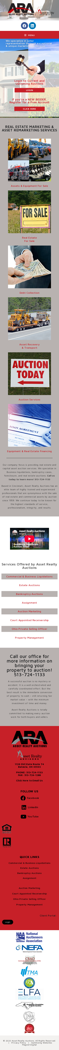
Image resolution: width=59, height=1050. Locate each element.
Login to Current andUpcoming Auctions (29, 82)
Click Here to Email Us (29, 780)
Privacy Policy (18, 1042)
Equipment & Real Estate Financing (29, 451)
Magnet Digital (29, 1044)
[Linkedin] (32, 25)
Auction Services (29, 399)
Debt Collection (30, 292)
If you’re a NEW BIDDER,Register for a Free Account (29, 101)
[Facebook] (24, 25)
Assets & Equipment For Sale (29, 185)
